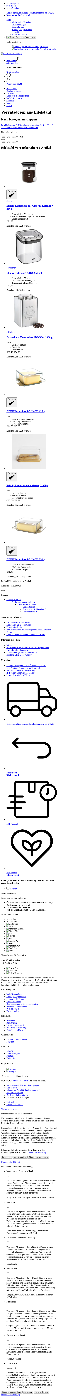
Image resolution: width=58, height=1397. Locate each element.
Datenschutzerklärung (37, 1152)
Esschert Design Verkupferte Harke (21, 652)
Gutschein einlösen (14, 1030)
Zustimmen (6, 1157)
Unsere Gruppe (13, 1053)
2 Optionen (11, 332)
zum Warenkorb (13, 8)
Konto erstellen (12, 72)
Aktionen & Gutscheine (16, 1006)
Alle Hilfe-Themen (20, 34)
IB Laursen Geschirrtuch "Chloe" (20, 673)
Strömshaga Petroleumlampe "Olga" (21, 670)
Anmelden (10, 1020)
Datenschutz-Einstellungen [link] (17, 1097)
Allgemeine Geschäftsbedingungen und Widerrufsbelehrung (23, 1091)
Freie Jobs (10, 1058)
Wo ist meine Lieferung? (16, 1028)
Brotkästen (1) (29, 607)
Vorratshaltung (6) (30, 612)
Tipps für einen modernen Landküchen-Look (25, 634)
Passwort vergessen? (15, 1025)
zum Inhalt (11, 6)
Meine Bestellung (13, 1001)
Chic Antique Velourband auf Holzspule (23, 668)
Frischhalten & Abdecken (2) (35, 609)
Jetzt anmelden (12, 63)
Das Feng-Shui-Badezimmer (18, 625)
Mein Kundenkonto (14, 994)
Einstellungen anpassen (38, 1157)
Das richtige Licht (14, 627)
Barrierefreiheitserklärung (17, 1095)
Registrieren (11, 1023)
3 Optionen (11, 268)
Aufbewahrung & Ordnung (23, 602)
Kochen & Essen (13, 599)
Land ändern (22, 1076)
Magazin (10, 1042)
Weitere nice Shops (14, 1104)
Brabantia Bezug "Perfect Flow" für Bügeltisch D (27, 647)
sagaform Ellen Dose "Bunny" (19, 655)
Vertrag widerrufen (9, 1109)
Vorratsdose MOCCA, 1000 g (29, 337)
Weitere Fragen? (13, 1009)
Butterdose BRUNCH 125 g (25, 411)
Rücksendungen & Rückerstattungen (22, 1004)
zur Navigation (12, 3)
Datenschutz (11, 1088)
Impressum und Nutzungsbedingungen (22, 1085)
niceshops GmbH (20, 1081)
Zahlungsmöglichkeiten (22, 29)
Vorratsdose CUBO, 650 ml (24, 272)
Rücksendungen (19, 25)
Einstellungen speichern (11, 1392)
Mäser (9, 645)
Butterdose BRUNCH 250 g (25, 559)
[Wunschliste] (8, 76)
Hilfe (8, 20)
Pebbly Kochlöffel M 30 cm (18, 675)
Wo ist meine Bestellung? (22, 22)
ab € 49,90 (30, 13)
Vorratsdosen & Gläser (27, 604)
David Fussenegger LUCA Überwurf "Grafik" (26, 665)
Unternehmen (12, 1102)
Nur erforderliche (20, 1157)
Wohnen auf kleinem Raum (18, 622)
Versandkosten (18, 27)
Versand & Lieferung (15, 999)
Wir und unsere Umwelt (16, 1039)
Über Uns (10, 1051)
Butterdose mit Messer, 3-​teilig (27, 485)
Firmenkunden (12, 1011)
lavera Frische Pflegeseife (17, 650)
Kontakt (15, 32)
